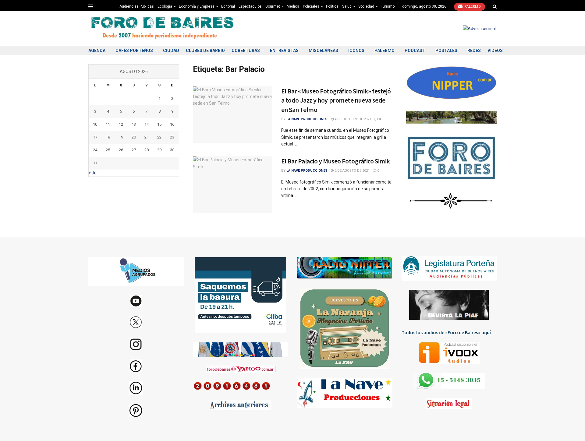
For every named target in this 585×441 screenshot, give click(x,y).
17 (95, 137)
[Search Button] (495, 6)
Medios (293, 6)
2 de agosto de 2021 (352, 171)
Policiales (311, 6)
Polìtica (332, 6)
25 (108, 150)
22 (159, 137)
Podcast (415, 50)
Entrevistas (284, 50)
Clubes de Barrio (205, 50)
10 (95, 124)
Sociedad (366, 6)
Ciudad (171, 50)
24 (95, 150)
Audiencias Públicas (136, 6)
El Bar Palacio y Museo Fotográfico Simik (335, 161)
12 (121, 124)
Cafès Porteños (134, 50)
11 (108, 124)
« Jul (93, 172)
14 (146, 124)
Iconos (356, 50)
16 (172, 124)
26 (121, 150)
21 (146, 137)
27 (134, 150)
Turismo (388, 6)
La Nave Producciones (307, 119)
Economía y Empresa (196, 6)
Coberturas (246, 50)
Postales (446, 50)
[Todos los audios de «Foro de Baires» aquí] (449, 353)
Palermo (472, 7)
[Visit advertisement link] (480, 28)
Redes (474, 50)
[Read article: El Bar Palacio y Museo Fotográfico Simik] (232, 184)
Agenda (96, 50)
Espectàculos (250, 6)
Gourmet (272, 6)
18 (108, 137)
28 (146, 150)
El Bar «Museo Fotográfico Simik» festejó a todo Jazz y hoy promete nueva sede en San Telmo (336, 100)
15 (159, 124)
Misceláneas (323, 50)
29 (159, 150)
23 (172, 137)
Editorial (228, 6)
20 (134, 137)
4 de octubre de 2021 (352, 119)
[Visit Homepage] (163, 28)
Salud (347, 6)
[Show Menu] (90, 6)
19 (121, 137)
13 (134, 124)
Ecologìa (165, 6)
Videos (495, 50)
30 (172, 150)
